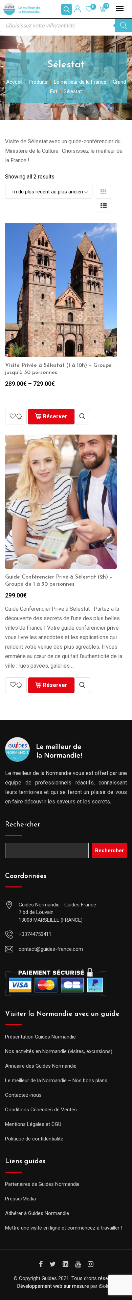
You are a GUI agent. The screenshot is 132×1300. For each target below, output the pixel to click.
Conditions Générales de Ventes (41, 1110)
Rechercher (109, 850)
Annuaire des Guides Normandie (40, 1066)
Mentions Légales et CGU (33, 1124)
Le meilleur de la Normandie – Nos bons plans (56, 1080)
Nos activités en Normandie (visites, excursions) (58, 1051)
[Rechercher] (123, 25)
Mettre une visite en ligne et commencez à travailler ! (63, 1228)
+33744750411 (35, 934)
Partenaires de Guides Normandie (42, 1184)
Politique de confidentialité (34, 1139)
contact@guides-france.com (51, 949)
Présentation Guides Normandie (40, 1037)
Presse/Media (20, 1199)
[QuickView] (82, 416)
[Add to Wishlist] (16, 416)
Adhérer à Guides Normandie (37, 1213)
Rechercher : (24, 824)
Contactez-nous (23, 1095)
